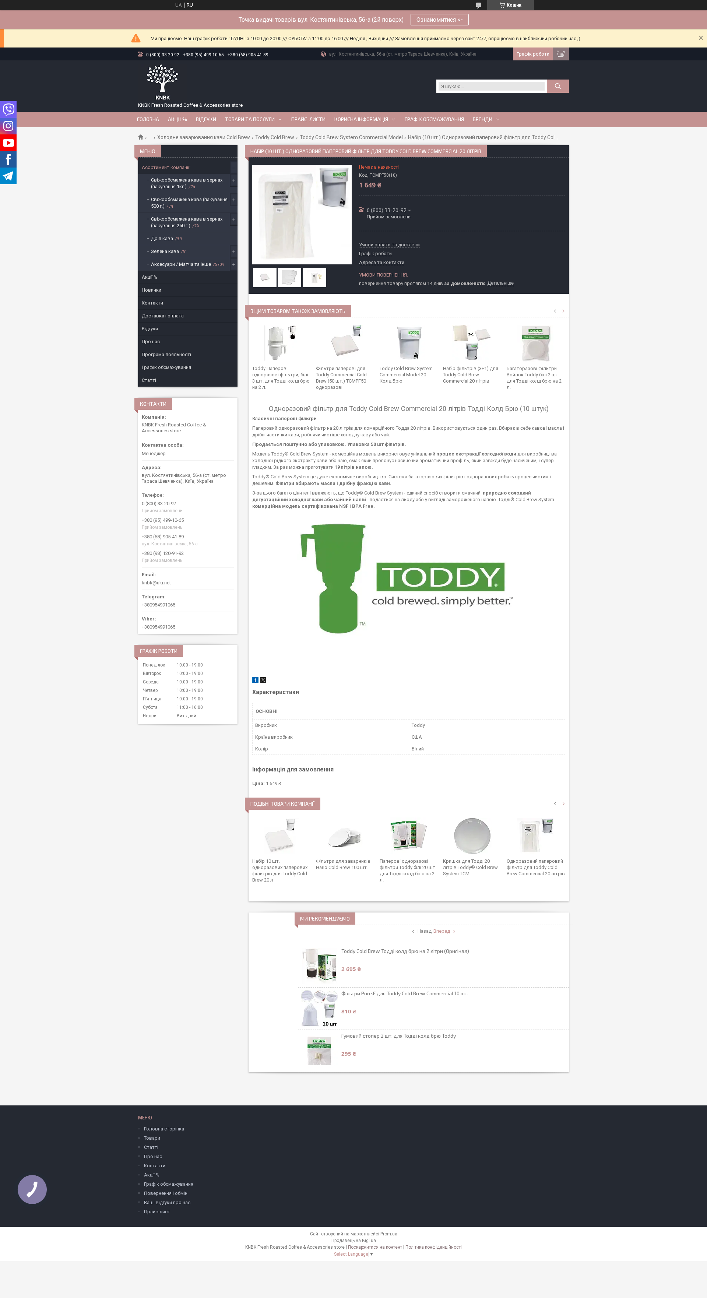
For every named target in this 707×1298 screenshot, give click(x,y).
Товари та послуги (250, 119)
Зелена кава (165, 251)
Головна (148, 119)
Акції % (149, 277)
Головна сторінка (164, 1129)
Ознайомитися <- (439, 19)
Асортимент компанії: (166, 167)
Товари (152, 1138)
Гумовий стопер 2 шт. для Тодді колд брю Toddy (398, 1036)
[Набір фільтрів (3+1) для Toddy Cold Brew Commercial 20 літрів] (472, 343)
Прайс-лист (157, 1211)
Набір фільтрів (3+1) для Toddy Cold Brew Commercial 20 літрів (470, 375)
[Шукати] (558, 86)
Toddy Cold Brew (274, 137)
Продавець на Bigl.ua (353, 1240)
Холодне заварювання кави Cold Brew (203, 137)
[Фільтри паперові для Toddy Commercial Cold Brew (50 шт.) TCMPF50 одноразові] (345, 343)
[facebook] (255, 681)
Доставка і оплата (163, 316)
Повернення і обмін (165, 1193)
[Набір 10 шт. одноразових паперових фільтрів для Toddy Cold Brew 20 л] (281, 835)
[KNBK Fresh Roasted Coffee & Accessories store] (162, 82)
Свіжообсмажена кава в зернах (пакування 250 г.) (186, 222)
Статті (149, 380)
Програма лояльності (166, 354)
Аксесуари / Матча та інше (181, 264)
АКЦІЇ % (177, 119)
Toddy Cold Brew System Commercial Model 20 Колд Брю (406, 375)
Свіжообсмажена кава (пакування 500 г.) (189, 203)
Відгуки (206, 119)
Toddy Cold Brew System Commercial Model (351, 137)
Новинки (151, 290)
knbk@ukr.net (156, 582)
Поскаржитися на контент (375, 1247)
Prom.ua (388, 1234)
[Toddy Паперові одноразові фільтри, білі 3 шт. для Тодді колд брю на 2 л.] (281, 343)
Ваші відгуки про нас (167, 1202)
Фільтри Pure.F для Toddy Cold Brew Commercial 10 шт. (404, 993)
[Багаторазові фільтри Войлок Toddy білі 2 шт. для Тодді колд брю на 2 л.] (536, 343)
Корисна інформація (361, 119)
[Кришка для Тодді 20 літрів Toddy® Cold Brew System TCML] (472, 835)
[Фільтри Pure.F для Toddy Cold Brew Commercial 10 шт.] (319, 1008)
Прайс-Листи (308, 119)
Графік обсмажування (434, 119)
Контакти (152, 303)
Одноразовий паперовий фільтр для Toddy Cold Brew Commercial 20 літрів (536, 867)
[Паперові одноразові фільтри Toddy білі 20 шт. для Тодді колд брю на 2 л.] (409, 835)
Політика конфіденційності (433, 1247)
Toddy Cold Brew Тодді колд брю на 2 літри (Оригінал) (405, 951)
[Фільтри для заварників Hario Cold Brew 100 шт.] (345, 835)
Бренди (482, 119)
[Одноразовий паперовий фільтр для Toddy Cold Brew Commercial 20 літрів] (536, 835)
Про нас (151, 341)
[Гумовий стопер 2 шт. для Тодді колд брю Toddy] (319, 1051)
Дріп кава (162, 238)
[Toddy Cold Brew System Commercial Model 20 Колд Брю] (409, 343)
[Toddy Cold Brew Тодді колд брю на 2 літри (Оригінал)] (319, 966)
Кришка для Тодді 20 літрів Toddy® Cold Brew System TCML (470, 867)
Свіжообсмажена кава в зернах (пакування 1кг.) (186, 183)
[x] (263, 681)
